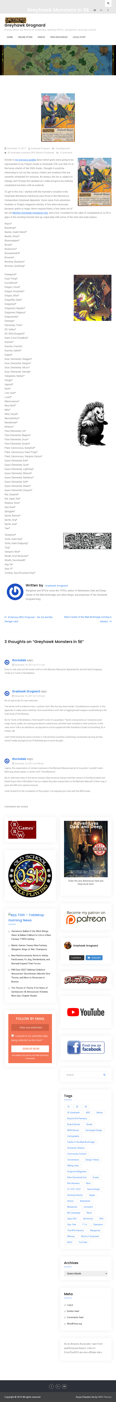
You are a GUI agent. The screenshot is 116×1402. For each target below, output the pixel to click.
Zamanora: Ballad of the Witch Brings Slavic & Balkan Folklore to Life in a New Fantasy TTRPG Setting (31, 935)
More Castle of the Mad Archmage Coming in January (87, 619)
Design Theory (92, 1160)
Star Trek (71, 1224)
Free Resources (59, 37)
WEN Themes (104, 1397)
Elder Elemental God (76, 1177)
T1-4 (84, 1224)
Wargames (95, 1230)
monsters (25, 152)
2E (77, 1106)
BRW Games (73, 1130)
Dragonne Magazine (77, 1171)
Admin (100, 1112)
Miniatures (72, 1207)
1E (68, 1106)
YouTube (83, 1242)
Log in (70, 1305)
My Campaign (73, 1213)
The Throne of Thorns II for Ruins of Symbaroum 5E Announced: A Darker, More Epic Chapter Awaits (29, 992)
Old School (88, 1218)
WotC (69, 1242)
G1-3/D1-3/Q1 (74, 1189)
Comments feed (75, 1317)
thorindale (19, 660)
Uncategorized (63, 148)
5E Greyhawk (14, 152)
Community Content (77, 1154)
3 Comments (66, 152)
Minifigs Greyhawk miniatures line (30, 212)
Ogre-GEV (72, 1218)
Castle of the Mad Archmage (81, 1142)
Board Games (73, 1124)
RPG (33, 152)
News (89, 1213)
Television (98, 1224)
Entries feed (73, 1311)
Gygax (92, 1195)
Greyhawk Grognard (25, 25)
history (70, 1201)
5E (86, 1106)
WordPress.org (74, 1323)
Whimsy (71, 1236)
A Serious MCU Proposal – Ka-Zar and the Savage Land (29, 619)
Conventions (73, 1160)
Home (10, 37)
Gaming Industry (75, 1195)
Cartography (73, 1136)
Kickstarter (85, 1201)
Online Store (25, 37)
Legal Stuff (79, 37)
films (88, 1183)
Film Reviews (73, 1183)
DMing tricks (73, 1165)
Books (89, 1124)
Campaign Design (93, 1130)
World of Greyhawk (45, 152)
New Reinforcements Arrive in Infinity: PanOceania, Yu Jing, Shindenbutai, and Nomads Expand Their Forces (30, 959)
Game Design (93, 1189)
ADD (88, 1112)
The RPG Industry (75, 1230)
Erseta (96, 1177)
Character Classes (76, 1148)
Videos (41, 37)
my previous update (25, 159)
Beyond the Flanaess (77, 1118)
